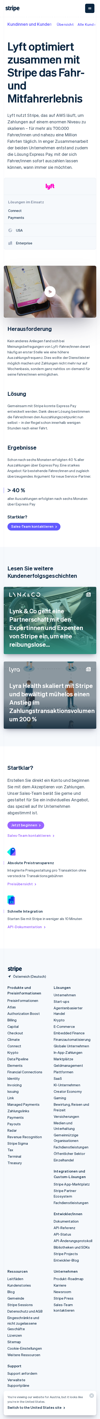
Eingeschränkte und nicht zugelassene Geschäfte (23, 1323)
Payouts (14, 1124)
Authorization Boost (23, 1013)
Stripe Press (63, 1298)
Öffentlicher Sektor (69, 1153)
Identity (13, 1078)
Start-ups (61, 1001)
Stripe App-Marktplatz (72, 1184)
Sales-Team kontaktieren (32, 526)
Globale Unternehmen (71, 1046)
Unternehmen (65, 995)
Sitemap (14, 1341)
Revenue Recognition (24, 1137)
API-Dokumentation (24, 926)
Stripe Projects (66, 1253)
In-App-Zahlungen (68, 1052)
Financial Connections (24, 1072)
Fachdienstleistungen (71, 1147)
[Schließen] (91, 1396)
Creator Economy (68, 1091)
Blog (11, 1291)
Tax (10, 1149)
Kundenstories (19, 1285)
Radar (12, 1130)
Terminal (14, 1156)
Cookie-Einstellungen (24, 1348)
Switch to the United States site (34, 1407)
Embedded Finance (69, 1033)
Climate (13, 1039)
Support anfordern (22, 1373)
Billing (12, 1020)
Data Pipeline (18, 1059)
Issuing (13, 1091)
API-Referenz (64, 1227)
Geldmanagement (68, 1065)
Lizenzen (14, 1335)
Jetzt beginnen (24, 825)
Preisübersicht (20, 884)
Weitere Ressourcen (23, 1354)
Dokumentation (66, 1221)
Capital (13, 1026)
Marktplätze (63, 1059)
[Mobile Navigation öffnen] (89, 8)
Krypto (12, 1052)
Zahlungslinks (18, 1111)
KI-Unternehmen (67, 1085)
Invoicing (14, 1085)
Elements (15, 1065)
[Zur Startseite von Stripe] (13, 969)
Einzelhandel (64, 1160)
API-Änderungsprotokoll (73, 1240)
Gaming (60, 1098)
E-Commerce (64, 1026)
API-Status (62, 1234)
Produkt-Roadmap (68, 1278)
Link (10, 1098)
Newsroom (62, 1291)
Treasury (14, 1162)
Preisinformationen (22, 1000)
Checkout (15, 1033)
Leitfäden (15, 1278)
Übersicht (65, 24)
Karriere (60, 1285)
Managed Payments (23, 1104)
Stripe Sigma (17, 1143)
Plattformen (63, 1072)
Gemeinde (15, 1298)
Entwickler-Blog (66, 1260)
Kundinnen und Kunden (29, 24)
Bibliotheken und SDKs (72, 1247)
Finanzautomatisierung (72, 1039)
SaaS (58, 1078)
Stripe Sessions (20, 1304)
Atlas (11, 1007)
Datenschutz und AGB (25, 1311)
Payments (15, 1117)
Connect (14, 1046)
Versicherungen (66, 1116)
